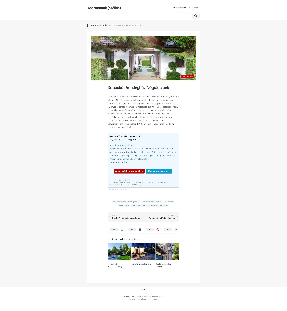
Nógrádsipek (169, 202)
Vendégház (164, 205)
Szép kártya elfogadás (150, 205)
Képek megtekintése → (159, 171)
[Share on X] (117, 229)
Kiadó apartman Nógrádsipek (151, 202)
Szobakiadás (194, 8)
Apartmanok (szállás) (104, 8)
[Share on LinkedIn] (170, 229)
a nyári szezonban (119, 202)
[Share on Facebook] (135, 229)
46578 (116, 190)
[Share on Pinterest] (152, 229)
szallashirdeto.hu (146, 299)
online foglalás (124, 205)
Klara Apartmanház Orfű (141, 264)
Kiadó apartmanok (180, 8)
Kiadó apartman (133, 202)
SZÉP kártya (135, 205)
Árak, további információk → (129, 171)
